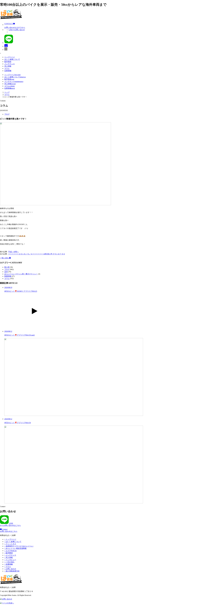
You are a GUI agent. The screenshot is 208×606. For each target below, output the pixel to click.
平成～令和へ (13, 252)
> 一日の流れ (9, 562)
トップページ (9, 57)
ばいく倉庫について (12, 59)
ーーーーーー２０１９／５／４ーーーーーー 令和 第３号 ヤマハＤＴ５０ (36, 254)
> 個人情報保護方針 (12, 571)
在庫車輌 (7, 71)
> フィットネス (10, 544)
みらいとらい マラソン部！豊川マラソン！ (21, 274)
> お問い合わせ (10, 569)
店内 (6, 272)
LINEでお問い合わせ (17, 30)
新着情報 (7, 276)
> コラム (7, 566)
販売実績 (7, 62)
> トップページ (10, 539)
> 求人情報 (8, 557)
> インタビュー (10, 560)
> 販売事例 (8, 553)
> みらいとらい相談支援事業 (15, 548)
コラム (7, 68)
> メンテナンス (10, 555)
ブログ (7, 114)
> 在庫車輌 (8, 564)
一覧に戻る (4, 258)
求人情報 (7, 66)
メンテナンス (9, 64)
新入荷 (7, 267)
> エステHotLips (10, 551)
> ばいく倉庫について (12, 541)
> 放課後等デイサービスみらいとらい (18, 546)
